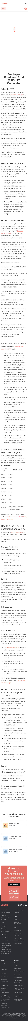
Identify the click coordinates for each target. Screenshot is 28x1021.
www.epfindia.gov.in (13, 647)
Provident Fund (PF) (16, 95)
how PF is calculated (17, 532)
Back (3, 8)
